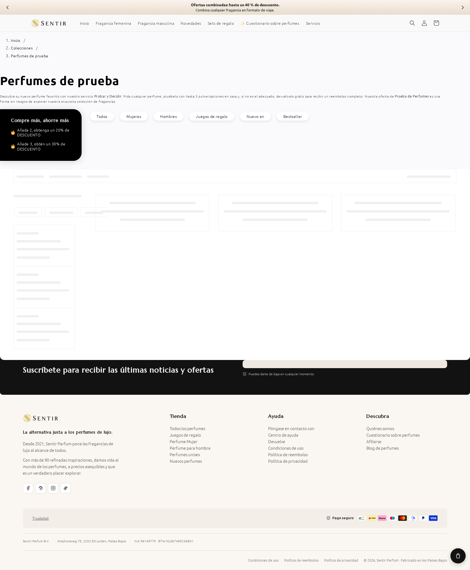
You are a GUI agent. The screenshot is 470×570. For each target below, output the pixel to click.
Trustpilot (40, 518)
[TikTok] (65, 488)
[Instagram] (53, 488)
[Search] (412, 23)
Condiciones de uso (286, 448)
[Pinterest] (40, 488)
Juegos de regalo (212, 116)
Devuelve (276, 441)
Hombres (168, 116)
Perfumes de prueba (29, 55)
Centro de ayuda (283, 435)
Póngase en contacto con (291, 428)
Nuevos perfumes (186, 461)
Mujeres (133, 116)
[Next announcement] (462, 7)
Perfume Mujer (183, 441)
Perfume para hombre (190, 448)
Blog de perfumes (382, 448)
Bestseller (292, 116)
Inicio (15, 40)
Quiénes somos (380, 428)
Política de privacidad (288, 461)
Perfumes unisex (185, 454)
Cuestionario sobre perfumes (393, 435)
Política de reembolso (288, 454)
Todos (102, 116)
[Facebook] (28, 488)
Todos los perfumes (187, 428)
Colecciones (22, 48)
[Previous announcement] (7, 7)
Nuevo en (255, 116)
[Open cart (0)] (458, 555)
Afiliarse (373, 441)
